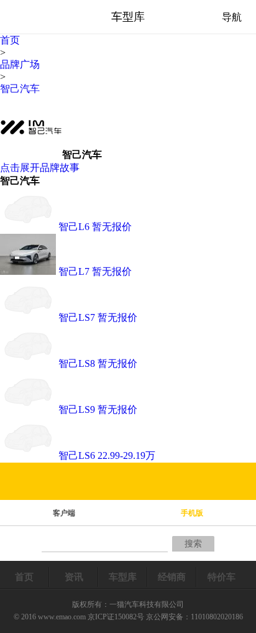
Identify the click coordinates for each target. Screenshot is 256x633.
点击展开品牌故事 (40, 167)
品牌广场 (20, 64)
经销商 (172, 577)
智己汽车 (20, 88)
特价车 (221, 577)
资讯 (74, 577)
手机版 (192, 513)
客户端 (64, 513)
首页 (10, 40)
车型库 (123, 577)
